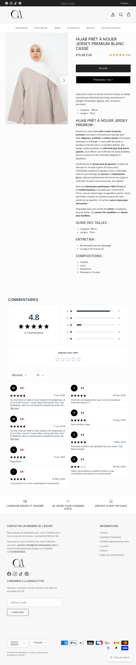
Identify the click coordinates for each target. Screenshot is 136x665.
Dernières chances (110, 28)
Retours (103, 550)
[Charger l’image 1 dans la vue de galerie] (36, 78)
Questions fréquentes (110, 537)
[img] (33, 326)
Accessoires (73, 28)
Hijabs (57, 28)
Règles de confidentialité (112, 555)
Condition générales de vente (114, 541)
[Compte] (112, 15)
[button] (103, 80)
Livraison (104, 546)
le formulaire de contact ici (28, 548)
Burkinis (90, 28)
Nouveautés (22, 28)
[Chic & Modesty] (17, 14)
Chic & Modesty (20, 652)
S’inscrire (18, 612)
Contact (104, 532)
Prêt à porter (41, 28)
